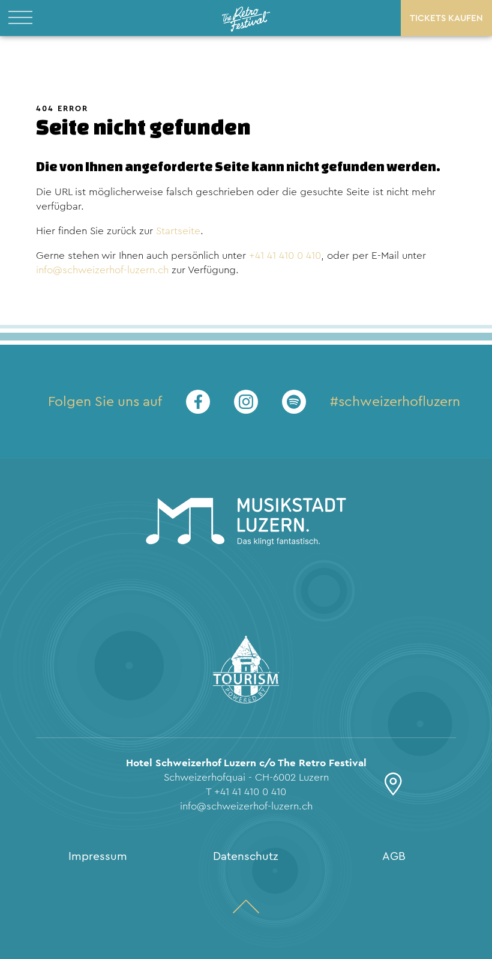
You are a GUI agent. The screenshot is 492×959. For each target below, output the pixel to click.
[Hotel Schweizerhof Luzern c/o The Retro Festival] (246, 18)
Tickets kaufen (446, 18)
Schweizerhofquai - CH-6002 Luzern (246, 777)
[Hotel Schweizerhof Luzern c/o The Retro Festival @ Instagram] (246, 402)
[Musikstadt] (246, 524)
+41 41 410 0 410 (285, 255)
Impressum (97, 856)
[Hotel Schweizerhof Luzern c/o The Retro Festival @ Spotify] (294, 402)
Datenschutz (245, 856)
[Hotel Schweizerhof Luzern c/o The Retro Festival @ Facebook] (198, 402)
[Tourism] (246, 672)
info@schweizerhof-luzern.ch (102, 269)
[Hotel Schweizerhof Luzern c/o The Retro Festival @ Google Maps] (393, 789)
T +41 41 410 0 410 (246, 791)
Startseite (178, 230)
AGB (394, 856)
